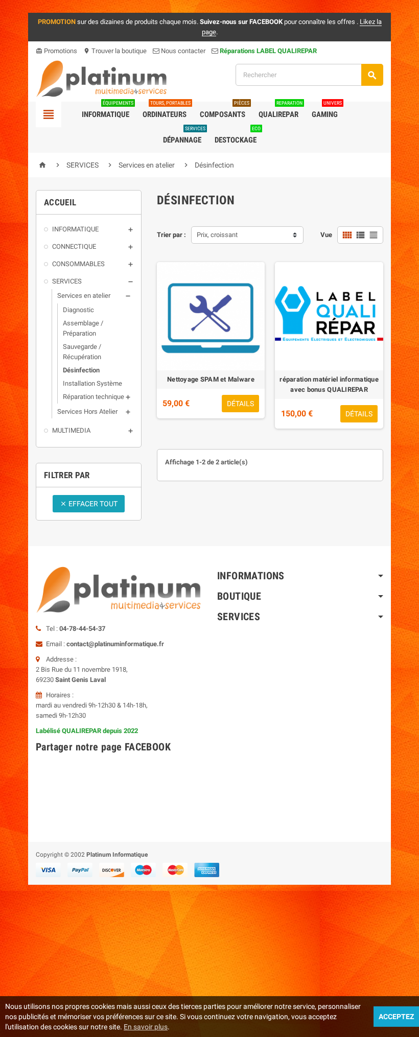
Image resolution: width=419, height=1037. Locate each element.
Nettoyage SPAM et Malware (210, 379)
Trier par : (171, 235)
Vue (326, 235)
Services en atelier (83, 295)
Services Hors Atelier (87, 411)
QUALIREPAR (280, 110)
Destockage (238, 136)
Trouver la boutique (115, 51)
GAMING (327, 110)
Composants (224, 110)
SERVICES (67, 281)
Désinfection (81, 370)
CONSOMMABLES (78, 264)
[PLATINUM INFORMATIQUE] (102, 78)
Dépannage (184, 136)
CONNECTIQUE (74, 246)
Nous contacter (182, 51)
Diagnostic (78, 310)
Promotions (56, 51)
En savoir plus (146, 1027)
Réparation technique (93, 396)
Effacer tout (89, 504)
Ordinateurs (167, 110)
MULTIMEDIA (71, 430)
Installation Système (92, 383)
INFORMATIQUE (75, 229)
